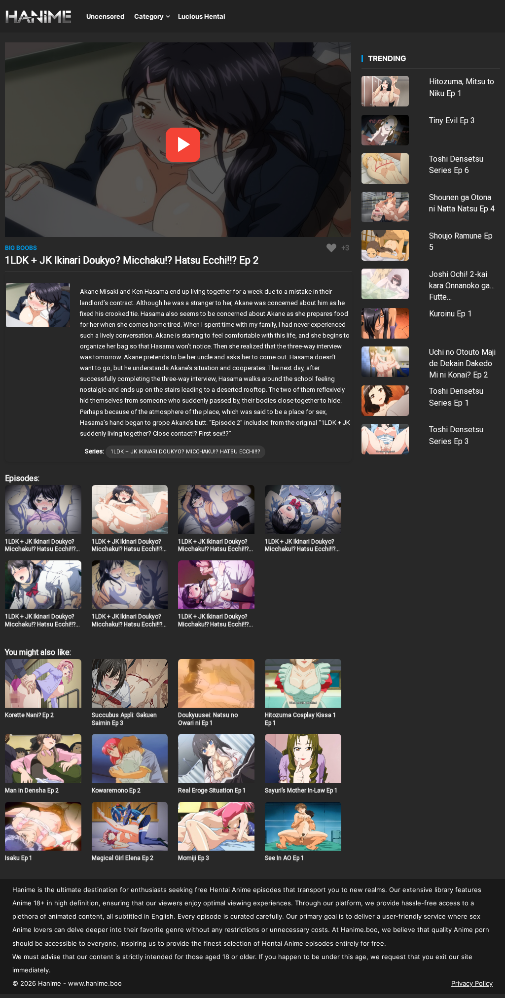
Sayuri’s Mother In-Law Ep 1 (301, 790)
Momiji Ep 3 (193, 858)
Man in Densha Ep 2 (32, 790)
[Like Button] (331, 247)
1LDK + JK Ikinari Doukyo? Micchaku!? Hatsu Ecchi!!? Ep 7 (127, 624)
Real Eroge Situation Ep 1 (212, 790)
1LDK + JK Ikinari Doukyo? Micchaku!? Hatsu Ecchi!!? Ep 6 (40, 624)
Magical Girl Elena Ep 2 (122, 858)
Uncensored (105, 16)
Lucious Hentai (201, 16)
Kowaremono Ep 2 (116, 790)
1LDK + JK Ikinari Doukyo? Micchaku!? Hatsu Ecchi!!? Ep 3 (127, 549)
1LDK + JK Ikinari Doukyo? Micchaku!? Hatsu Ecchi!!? (185, 451)
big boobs (21, 247)
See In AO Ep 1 (284, 858)
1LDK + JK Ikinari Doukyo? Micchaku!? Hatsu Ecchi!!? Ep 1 (40, 549)
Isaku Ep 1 (19, 858)
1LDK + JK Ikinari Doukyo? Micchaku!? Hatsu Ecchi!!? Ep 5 (300, 549)
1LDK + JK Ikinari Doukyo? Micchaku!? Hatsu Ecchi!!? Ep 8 (213, 624)
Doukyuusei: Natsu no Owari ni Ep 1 (208, 719)
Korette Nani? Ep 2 (29, 715)
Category (149, 16)
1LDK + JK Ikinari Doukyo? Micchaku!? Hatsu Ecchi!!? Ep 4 (213, 549)
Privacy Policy (472, 983)
